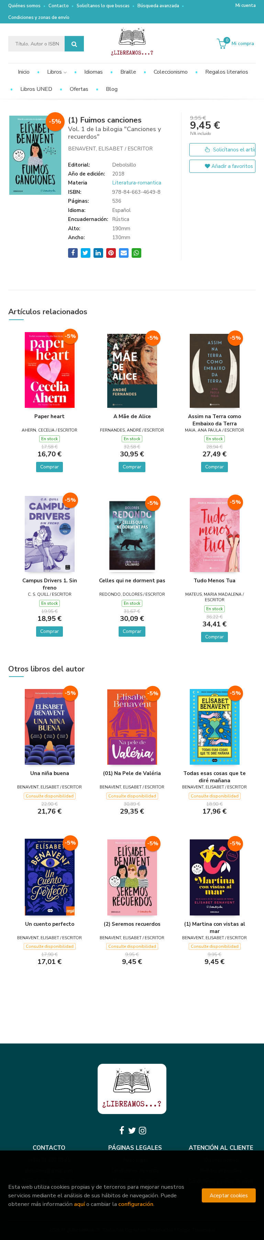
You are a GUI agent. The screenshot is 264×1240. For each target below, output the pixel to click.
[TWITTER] (132, 1130)
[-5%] (50, 369)
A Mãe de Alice (132, 416)
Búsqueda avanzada (158, 6)
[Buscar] (74, 44)
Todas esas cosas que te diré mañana (214, 777)
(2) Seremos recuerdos (132, 924)
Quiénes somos (24, 6)
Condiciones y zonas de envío (38, 17)
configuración (135, 1204)
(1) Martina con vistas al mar (214, 927)
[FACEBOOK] (122, 1130)
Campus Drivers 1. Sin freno (49, 584)
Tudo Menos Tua (214, 580)
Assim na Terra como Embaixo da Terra (214, 420)
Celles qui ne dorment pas (132, 580)
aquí (79, 1204)
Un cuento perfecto (49, 924)
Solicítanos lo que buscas (103, 6)
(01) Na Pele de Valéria (132, 773)
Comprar (49, 467)
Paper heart (49, 416)
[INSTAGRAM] (142, 1130)
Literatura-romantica (136, 182)
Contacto (58, 6)
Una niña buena (49, 773)
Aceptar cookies (229, 1195)
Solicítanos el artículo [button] (233, 149)
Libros (55, 72)
